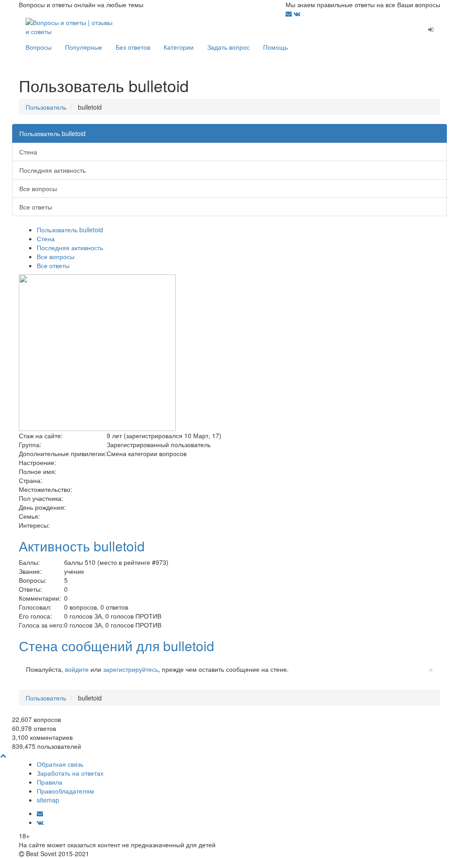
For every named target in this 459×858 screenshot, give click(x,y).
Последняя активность (52, 170)
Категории (179, 47)
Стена (28, 151)
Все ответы (35, 206)
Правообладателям (65, 790)
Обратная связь (60, 764)
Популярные (83, 47)
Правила (49, 781)
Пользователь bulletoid (52, 133)
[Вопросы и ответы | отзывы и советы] (71, 25)
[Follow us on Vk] (297, 13)
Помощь (275, 47)
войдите (77, 669)
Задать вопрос (228, 47)
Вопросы (39, 47)
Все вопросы (38, 188)
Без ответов (133, 47)
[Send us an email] (290, 13)
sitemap (48, 799)
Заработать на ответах (70, 772)
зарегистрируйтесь (130, 669)
